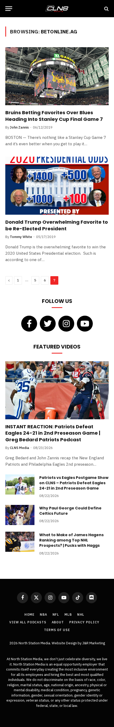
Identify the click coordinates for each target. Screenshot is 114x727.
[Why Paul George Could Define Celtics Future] (19, 515)
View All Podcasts (27, 622)
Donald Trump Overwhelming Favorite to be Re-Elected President (56, 225)
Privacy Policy (84, 622)
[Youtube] (85, 324)
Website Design (65, 643)
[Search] (106, 9)
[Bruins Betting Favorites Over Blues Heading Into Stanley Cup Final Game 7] (57, 76)
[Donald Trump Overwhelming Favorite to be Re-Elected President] (57, 186)
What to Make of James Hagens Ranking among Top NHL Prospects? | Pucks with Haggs (71, 540)
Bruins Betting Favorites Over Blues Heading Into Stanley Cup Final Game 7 (54, 115)
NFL (55, 614)
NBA (43, 614)
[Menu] (8, 9)
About (58, 622)
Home (29, 614)
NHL (81, 614)
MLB (68, 614)
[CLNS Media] (57, 8)
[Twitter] (48, 324)
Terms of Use (57, 630)
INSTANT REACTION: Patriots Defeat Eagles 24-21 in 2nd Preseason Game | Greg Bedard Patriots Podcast (52, 433)
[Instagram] (66, 324)
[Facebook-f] (29, 324)
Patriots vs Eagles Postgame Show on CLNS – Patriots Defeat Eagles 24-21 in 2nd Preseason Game (73, 483)
